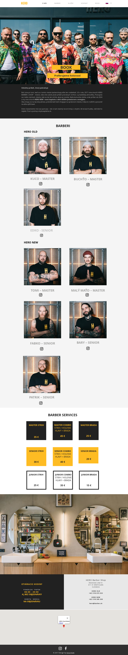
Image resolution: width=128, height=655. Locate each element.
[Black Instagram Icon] (40, 184)
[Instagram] (42, 235)
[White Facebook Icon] (66, 648)
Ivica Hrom (70, 653)
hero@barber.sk (95, 603)
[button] (67, 75)
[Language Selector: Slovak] (108, 3)
